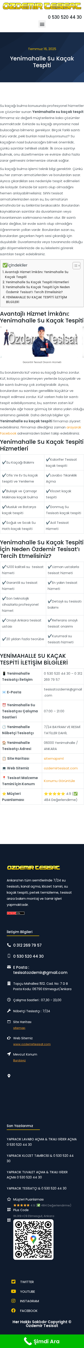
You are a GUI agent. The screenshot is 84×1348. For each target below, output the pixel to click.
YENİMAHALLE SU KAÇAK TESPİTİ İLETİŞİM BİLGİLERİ (36, 299)
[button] (42, 24)
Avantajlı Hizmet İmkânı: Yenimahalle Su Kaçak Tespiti (36, 274)
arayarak (74, 427)
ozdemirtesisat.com (61, 768)
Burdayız (19, 1060)
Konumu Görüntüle (59, 780)
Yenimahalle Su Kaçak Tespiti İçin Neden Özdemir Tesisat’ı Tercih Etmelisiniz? (38, 289)
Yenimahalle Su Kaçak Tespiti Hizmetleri (37, 282)
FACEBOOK (29, 1310)
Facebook (8, 433)
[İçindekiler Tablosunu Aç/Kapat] (74, 265)
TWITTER (27, 1281)
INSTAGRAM (29, 1301)
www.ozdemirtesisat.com (32, 1044)
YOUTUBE (27, 1291)
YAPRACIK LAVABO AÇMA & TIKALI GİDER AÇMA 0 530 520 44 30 (42, 1142)
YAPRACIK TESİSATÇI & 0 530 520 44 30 (37, 1188)
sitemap (19, 1028)
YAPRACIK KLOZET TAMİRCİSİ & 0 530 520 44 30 (40, 1158)
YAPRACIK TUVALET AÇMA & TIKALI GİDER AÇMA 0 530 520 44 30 (37, 1175)
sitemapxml (54, 758)
